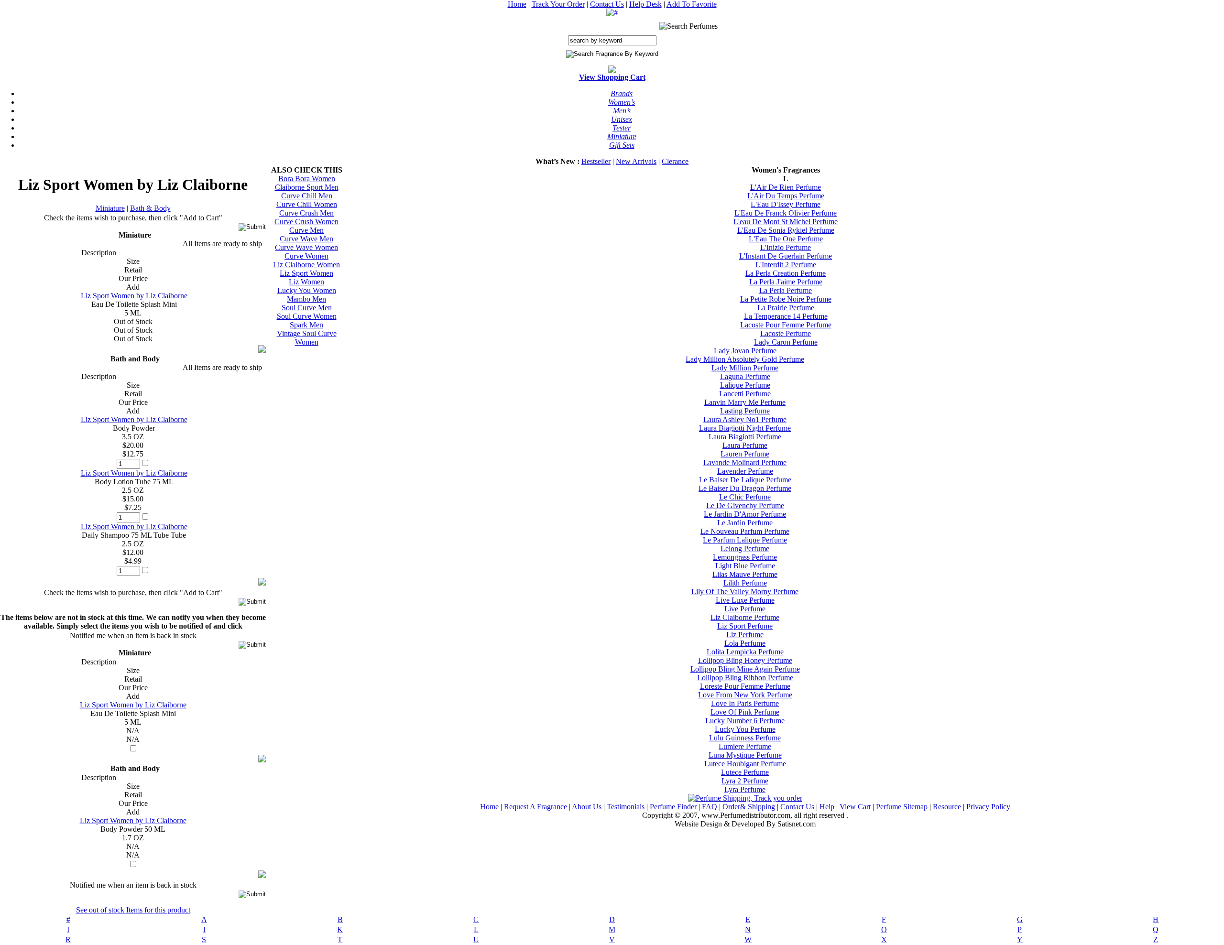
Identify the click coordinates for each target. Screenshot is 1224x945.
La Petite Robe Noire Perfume (785, 299)
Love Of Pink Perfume (744, 712)
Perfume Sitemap (902, 807)
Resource (947, 807)
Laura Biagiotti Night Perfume (745, 428)
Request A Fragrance (535, 807)
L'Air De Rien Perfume (785, 187)
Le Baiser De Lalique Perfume (745, 480)
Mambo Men (306, 299)
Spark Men (306, 325)
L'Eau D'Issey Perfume (785, 204)
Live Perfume (744, 609)
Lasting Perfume (745, 411)
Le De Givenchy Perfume (745, 505)
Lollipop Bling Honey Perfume (745, 660)
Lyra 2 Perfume (744, 781)
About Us (586, 807)
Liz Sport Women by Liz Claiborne (134, 296)
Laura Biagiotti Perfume (745, 437)
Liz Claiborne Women (306, 265)
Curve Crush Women (306, 221)
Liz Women (306, 282)
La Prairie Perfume (785, 308)
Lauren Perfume (745, 454)
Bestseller (596, 161)
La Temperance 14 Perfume (786, 316)
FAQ (709, 807)
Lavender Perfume (745, 471)
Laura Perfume (744, 445)
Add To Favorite (692, 4)
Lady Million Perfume (744, 368)
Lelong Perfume (745, 548)
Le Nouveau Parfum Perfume (744, 531)
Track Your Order (558, 4)
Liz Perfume (745, 634)
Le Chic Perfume (745, 497)
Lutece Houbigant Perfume (745, 764)
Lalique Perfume (745, 385)
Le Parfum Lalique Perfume (745, 540)
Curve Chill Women (306, 204)
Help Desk (645, 4)
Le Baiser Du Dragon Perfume (745, 488)
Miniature (110, 208)
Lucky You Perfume (745, 729)
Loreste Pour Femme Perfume (745, 686)
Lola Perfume (744, 643)
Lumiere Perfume (745, 746)
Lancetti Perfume (745, 394)
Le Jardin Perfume (745, 523)
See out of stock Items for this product (133, 910)
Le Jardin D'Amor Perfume (745, 514)
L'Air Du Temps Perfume (785, 196)
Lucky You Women (306, 290)
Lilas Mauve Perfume (744, 574)
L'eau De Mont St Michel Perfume (785, 221)
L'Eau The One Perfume (786, 239)
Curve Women (306, 256)
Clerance (675, 161)
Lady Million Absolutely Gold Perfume (745, 359)
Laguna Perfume (745, 376)
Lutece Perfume (745, 772)
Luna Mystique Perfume (745, 755)
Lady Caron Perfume (786, 342)
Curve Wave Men (306, 239)
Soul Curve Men (307, 308)
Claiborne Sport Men (307, 187)
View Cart (855, 807)
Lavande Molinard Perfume (745, 462)
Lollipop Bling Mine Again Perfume (745, 669)
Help (827, 807)
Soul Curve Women (307, 316)
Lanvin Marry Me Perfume (745, 402)
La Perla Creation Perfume (785, 273)
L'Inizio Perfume (785, 247)
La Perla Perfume (785, 290)
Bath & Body (150, 208)
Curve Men (306, 230)
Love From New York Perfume (745, 695)
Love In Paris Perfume (745, 703)
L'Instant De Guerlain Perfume (785, 256)
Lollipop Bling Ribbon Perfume (745, 677)
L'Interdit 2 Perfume (785, 265)
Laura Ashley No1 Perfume (745, 419)
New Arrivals (636, 161)
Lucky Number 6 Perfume (745, 721)
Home (517, 4)
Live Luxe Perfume (745, 600)
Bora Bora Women (306, 178)
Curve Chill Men (306, 196)
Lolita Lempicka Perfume (745, 652)
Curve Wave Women (306, 247)
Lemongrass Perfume (745, 557)
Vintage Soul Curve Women (307, 337)
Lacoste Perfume (785, 333)
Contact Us (607, 4)
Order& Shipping (748, 807)
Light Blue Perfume (745, 566)
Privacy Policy (988, 807)
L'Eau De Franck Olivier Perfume (785, 213)
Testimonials (626, 807)
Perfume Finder (673, 807)
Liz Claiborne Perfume (744, 617)
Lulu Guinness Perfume (745, 738)
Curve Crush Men (306, 213)
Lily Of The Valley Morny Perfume (744, 591)
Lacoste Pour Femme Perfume (785, 325)
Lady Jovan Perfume (745, 351)
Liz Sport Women (306, 273)
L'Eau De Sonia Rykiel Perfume (785, 230)
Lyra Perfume (744, 789)
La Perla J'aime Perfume (785, 282)
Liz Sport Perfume (745, 626)
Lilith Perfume (745, 583)
